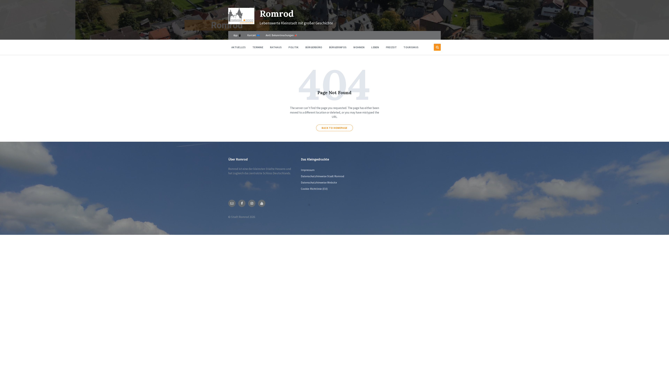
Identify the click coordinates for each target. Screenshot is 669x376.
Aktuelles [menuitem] (238, 47)
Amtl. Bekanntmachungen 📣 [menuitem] (282, 35)
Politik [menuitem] (293, 47)
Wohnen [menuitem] (358, 47)
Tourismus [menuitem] (410, 47)
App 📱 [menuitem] (237, 35)
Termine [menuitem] (257, 47)
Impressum (307, 170)
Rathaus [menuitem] (276, 47)
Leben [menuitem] (375, 47)
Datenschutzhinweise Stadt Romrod (322, 176)
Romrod (277, 13)
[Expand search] (437, 47)
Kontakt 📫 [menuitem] (253, 35)
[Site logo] (241, 23)
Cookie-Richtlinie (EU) (314, 188)
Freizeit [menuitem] (391, 47)
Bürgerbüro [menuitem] (313, 47)
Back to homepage (334, 128)
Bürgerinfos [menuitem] (338, 47)
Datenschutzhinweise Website (319, 182)
